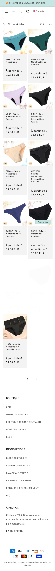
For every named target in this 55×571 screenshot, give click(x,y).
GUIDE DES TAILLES (16, 457)
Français (39, 11)
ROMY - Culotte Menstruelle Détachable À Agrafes (38, 117)
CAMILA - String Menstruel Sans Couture (13, 234)
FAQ (8, 495)
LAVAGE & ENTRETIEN (17, 473)
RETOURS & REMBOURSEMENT (22, 487)
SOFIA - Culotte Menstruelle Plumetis (38, 234)
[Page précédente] (18, 378)
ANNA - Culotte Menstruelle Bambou (13, 295)
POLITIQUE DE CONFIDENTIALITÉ (23, 421)
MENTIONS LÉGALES (17, 414)
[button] (6, 11)
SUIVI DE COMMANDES (18, 465)
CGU (8, 407)
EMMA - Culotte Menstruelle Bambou (13, 174)
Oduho (14, 562)
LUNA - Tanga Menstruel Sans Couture (38, 62)
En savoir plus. (14, 530)
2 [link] (36, 378)
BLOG (9, 436)
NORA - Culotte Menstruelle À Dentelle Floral (13, 347)
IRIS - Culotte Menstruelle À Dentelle (37, 295)
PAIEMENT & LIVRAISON (18, 480)
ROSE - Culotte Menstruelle (13, 60)
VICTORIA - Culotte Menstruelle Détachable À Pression (37, 176)
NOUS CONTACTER (16, 429)
